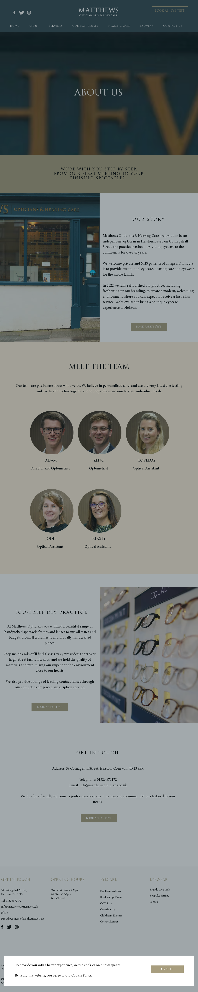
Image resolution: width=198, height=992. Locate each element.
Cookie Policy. (81, 975)
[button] (167, 969)
